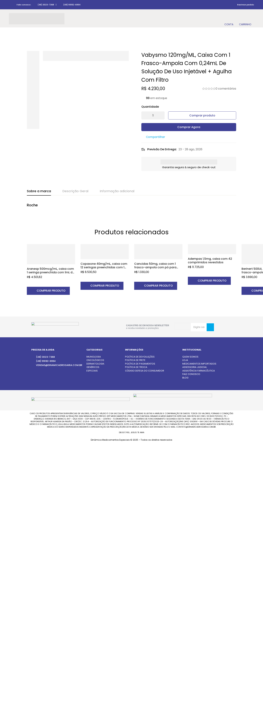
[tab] (39, 191)
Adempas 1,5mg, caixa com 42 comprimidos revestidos (210, 260)
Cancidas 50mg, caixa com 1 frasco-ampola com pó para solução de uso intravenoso (155, 267)
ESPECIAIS (92, 370)
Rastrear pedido (245, 4)
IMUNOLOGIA (93, 356)
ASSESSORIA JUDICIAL (194, 367)
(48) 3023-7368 (46, 4)
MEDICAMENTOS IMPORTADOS (199, 363)
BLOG (185, 377)
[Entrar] (229, 19)
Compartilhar (155, 137)
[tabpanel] (131, 207)
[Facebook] (106, 326)
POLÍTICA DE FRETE (135, 360)
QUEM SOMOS (190, 356)
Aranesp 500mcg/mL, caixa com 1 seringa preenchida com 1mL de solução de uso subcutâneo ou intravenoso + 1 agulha (50, 274)
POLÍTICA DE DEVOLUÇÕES (140, 356)
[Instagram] (94, 326)
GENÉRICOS (92, 367)
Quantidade (150, 107)
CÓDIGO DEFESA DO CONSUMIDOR (144, 370)
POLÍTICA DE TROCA (136, 367)
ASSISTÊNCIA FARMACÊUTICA (198, 370)
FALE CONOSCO (191, 374)
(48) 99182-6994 (72, 4)
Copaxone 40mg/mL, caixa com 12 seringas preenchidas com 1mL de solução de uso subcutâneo (104, 267)
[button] (48, 291)
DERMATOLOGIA (95, 363)
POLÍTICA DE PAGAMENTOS (140, 363)
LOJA (185, 360)
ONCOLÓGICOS (95, 360)
